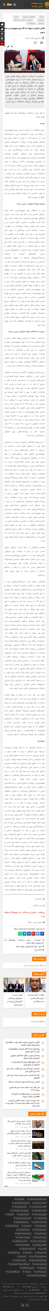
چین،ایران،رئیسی (20, 1260)
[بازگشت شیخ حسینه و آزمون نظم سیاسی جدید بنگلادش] (24, 1124)
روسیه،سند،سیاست (24, 1237)
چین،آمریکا (28, 1252)
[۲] (23, 644)
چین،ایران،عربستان (40, 1264)
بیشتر (6, 1186)
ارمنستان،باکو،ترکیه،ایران (21, 1203)
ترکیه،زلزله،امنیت (41, 1218)
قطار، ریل (43, 1248)
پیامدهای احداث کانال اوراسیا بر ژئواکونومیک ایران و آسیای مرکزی (24, 1050)
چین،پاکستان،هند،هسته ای (37, 1275)
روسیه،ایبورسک (41, 1226)
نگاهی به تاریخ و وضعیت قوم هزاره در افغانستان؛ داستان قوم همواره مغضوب (22, 1044)
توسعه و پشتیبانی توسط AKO (24, 1293)
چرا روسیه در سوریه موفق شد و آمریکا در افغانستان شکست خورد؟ (25, 1095)
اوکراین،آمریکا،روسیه (40, 1210)
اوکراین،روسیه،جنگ (40, 1214)
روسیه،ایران (27, 1226)
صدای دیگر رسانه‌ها (23, 20)
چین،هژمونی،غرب (13, 1271)
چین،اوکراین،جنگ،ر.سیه (38, 1256)
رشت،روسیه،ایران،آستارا (23, 1218)
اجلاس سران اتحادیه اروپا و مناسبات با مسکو (24, 1081)
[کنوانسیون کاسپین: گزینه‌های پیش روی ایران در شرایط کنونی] (24, 1156)
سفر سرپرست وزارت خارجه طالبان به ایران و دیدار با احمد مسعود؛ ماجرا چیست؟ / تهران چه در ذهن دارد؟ (22, 1103)
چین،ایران (22, 1256)
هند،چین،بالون (41, 1252)
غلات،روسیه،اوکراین (21, 1241)
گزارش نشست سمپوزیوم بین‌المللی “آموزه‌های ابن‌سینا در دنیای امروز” (15, 999)
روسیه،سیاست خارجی (39, 1241)
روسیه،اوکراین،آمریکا (22, 1222)
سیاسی (40, 20)
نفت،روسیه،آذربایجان (28, 1248)
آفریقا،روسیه (20, 1199)
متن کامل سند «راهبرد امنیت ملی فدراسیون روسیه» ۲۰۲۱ (24, 1089)
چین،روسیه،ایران (41, 1271)
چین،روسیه (42, 1268)
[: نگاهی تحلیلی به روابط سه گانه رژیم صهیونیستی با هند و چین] (35, 43)
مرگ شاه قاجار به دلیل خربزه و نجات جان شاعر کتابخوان (23, 1076)
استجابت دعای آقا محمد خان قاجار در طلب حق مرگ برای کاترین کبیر (23, 1070)
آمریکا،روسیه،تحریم (40, 1203)
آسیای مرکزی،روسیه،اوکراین (37, 1199)
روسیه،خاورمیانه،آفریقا (24, 1233)
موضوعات (31, 23)
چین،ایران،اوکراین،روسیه (38, 1260)
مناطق (41, 23)
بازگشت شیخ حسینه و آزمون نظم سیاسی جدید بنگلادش (36, 998)
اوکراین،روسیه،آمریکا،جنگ (20, 1210)
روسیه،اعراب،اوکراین (40, 1222)
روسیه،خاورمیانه (41, 1233)
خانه (41, 16)
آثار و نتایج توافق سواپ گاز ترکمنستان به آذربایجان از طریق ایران (25, 1063)
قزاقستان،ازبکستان (40, 1245)
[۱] (12, 457)
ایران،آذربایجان (23, 1214)
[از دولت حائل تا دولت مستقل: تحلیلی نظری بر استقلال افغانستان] (24, 1134)
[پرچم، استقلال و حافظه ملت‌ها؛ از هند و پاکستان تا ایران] (24, 1166)
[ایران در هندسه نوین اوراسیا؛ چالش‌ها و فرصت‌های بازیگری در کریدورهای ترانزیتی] (24, 1145)
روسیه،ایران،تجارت (40, 1229)
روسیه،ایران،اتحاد (12, 1226)
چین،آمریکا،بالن (14, 1252)
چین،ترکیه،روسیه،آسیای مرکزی (19, 1264)
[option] (35, 993)
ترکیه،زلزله (11, 1214)
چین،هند (27, 1271)
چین (16, 16)
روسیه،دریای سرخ (40, 1237)
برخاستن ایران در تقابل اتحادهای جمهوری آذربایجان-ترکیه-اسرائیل (25, 1057)
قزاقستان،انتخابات (23, 1245)
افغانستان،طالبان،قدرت (39, 1206)
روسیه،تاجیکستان (23, 1229)
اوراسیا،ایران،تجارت (20, 1206)
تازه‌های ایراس (29, 16)
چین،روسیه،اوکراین (28, 1268)
